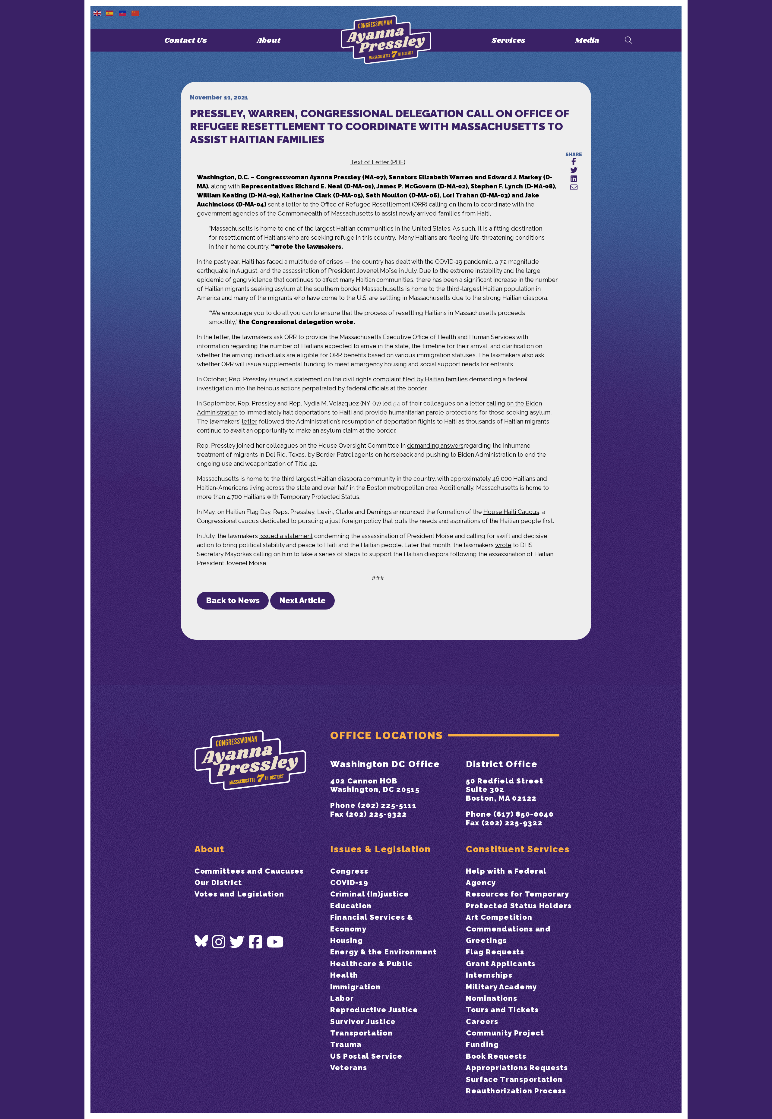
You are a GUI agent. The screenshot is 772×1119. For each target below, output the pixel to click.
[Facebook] (256, 942)
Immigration (355, 986)
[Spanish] (110, 12)
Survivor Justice (363, 1021)
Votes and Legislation (239, 894)
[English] (97, 12)
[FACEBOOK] (573, 161)
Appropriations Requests (517, 1067)
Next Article (302, 600)
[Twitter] (237, 942)
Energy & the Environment (383, 951)
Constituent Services (518, 849)
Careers (482, 1021)
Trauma (346, 1044)
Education (351, 905)
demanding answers (435, 445)
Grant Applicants (501, 963)
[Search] (628, 40)
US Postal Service (366, 1056)
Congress (349, 871)
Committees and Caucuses (249, 871)
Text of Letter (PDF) (377, 162)
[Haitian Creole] (123, 12)
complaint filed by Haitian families (420, 379)
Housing (346, 940)
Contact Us (185, 40)
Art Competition (499, 917)
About (268, 40)
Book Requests (496, 1056)
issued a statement (295, 379)
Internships (489, 975)
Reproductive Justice (374, 1009)
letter (249, 421)
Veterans (348, 1067)
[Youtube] (275, 942)
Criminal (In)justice (369, 894)
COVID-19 (349, 882)
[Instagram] (219, 942)
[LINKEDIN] (573, 179)
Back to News (233, 600)
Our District (218, 882)
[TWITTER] (573, 170)
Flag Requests (495, 951)
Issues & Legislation (380, 849)
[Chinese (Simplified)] (135, 12)
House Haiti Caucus (511, 511)
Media (587, 40)
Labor (342, 998)
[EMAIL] (573, 187)
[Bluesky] (201, 940)
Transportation (361, 1033)
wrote (503, 545)
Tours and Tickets (502, 1009)
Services (508, 40)
